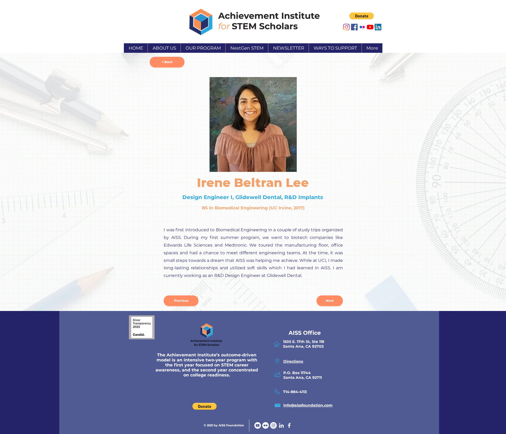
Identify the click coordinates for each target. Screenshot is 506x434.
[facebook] (289, 425)
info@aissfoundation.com (308, 405)
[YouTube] (257, 425)
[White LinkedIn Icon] (281, 425)
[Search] (376, 26)
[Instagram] (346, 27)
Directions (293, 361)
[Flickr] (265, 425)
